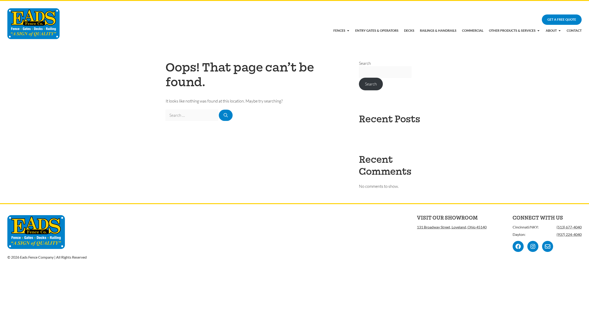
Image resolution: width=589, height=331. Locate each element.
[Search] (226, 115)
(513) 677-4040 (569, 227)
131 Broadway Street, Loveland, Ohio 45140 (452, 227)
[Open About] (559, 31)
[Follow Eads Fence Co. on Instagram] (532, 246)
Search (365, 63)
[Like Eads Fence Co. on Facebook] (518, 246)
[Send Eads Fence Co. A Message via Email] (547, 246)
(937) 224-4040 (569, 234)
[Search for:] (192, 115)
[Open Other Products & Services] (538, 31)
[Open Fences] (348, 31)
